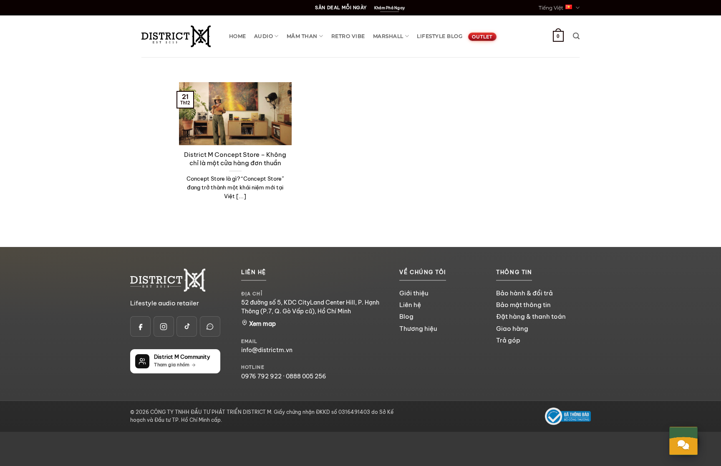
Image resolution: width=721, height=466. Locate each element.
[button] (576, 36)
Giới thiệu (413, 293)
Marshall (388, 36)
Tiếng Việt (551, 8)
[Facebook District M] (140, 326)
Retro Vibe (348, 36)
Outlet (482, 37)
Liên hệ (410, 305)
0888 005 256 (306, 376)
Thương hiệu (418, 328)
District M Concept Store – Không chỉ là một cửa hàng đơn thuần (235, 159)
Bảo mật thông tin (523, 305)
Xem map (262, 323)
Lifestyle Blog (439, 36)
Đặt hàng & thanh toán (531, 316)
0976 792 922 (261, 376)
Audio (263, 36)
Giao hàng (512, 328)
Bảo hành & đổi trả (524, 293)
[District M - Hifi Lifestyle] (176, 36)
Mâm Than (302, 36)
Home (237, 36)
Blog (406, 316)
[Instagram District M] (164, 326)
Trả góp (508, 340)
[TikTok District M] (186, 326)
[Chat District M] (210, 326)
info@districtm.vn (266, 350)
